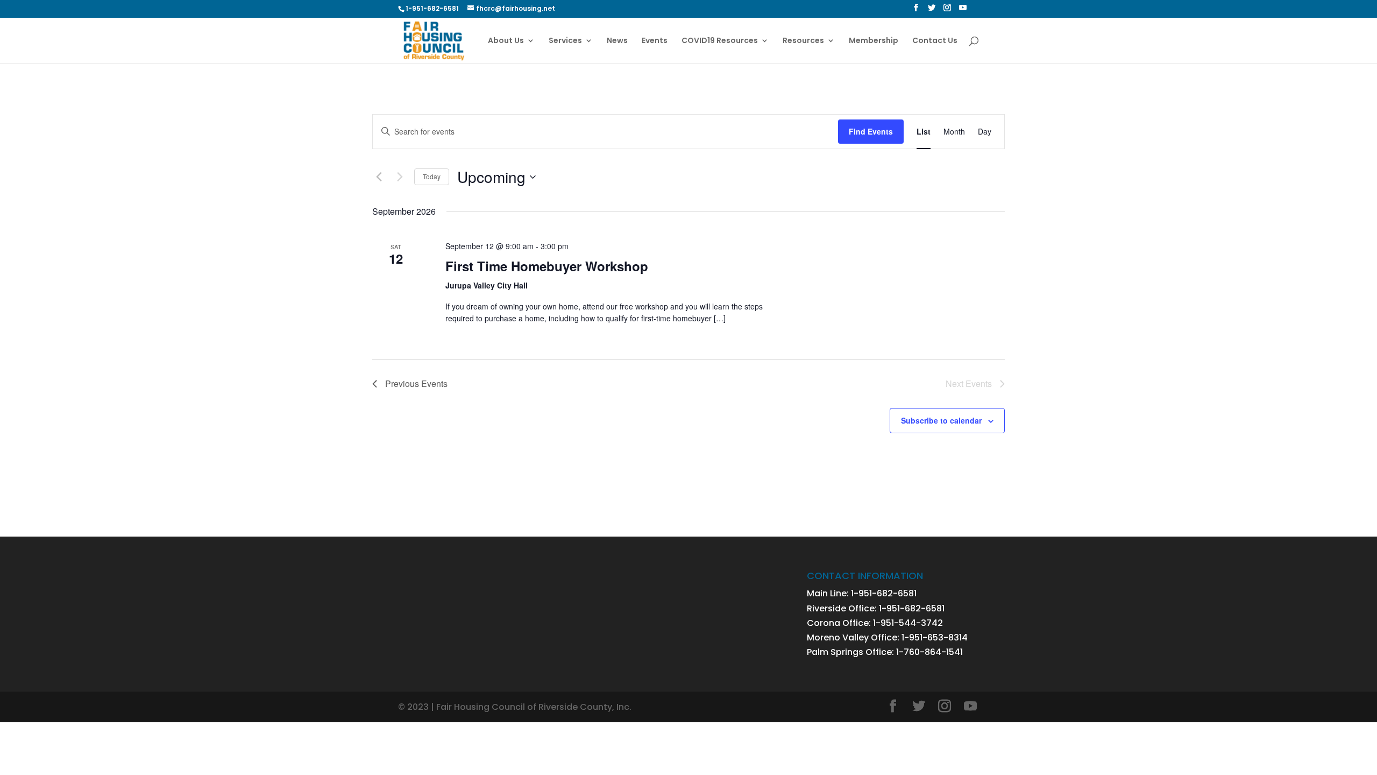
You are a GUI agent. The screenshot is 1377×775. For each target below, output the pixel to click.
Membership (873, 41)
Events (655, 41)
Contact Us (934, 41)
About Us (506, 41)
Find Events (871, 131)
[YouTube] (963, 11)
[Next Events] (399, 177)
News (617, 41)
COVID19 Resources (720, 41)
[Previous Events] (378, 177)
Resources (803, 41)
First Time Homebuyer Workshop (546, 266)
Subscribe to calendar (941, 420)
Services (565, 41)
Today (432, 176)
